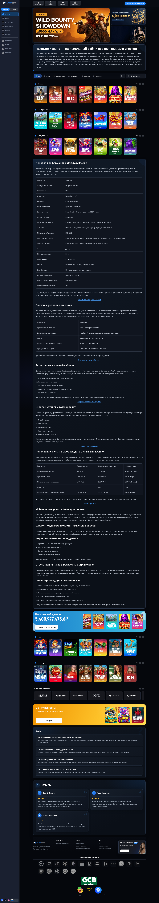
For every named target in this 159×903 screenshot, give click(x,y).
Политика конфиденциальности (83, 848)
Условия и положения (81, 846)
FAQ (100, 843)
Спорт (14, 9)
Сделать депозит (89, 504)
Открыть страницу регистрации (89, 402)
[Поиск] (122, 76)
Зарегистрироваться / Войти (135, 3)
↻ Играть (49, 720)
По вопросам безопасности (62, 843)
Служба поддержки (80, 843)
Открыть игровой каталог (89, 446)
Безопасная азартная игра (105, 848)
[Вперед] (143, 84)
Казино (5, 9)
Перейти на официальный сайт (89, 300)
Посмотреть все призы (47, 627)
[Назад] (140, 84)
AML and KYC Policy (103, 846)
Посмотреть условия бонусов (89, 360)
